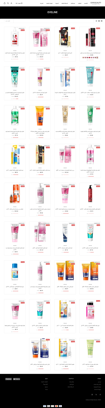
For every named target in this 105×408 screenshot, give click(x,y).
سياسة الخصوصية (97, 387)
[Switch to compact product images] (96, 21)
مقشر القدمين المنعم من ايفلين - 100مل (40, 325)
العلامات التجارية (44, 381)
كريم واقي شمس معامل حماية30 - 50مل (65, 286)
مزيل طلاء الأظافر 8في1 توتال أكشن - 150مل (15, 286)
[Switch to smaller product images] (99, 21)
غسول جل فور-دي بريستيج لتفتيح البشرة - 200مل (65, 209)
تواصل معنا (71, 381)
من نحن (99, 381)
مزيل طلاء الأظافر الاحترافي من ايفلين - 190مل (90, 325)
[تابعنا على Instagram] (92, 394)
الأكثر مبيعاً (45, 384)
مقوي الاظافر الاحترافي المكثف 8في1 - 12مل (65, 364)
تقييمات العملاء (49, 3)
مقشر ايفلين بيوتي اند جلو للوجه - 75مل (90, 364)
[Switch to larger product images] (101, 21)
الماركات (79, 3)
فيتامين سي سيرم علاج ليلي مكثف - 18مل (14, 209)
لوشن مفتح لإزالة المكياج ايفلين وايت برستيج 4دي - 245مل (40, 287)
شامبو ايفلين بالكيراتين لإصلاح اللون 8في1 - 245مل (90, 209)
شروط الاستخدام (97, 389)
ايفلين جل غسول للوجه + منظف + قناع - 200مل (90, 92)
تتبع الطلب (73, 3)
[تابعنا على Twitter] (96, 394)
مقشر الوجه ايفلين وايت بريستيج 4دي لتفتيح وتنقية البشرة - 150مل (15, 326)
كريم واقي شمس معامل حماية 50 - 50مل (90, 286)
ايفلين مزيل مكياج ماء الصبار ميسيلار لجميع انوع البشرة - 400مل (15, 132)
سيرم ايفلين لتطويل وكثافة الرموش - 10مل (14, 170)
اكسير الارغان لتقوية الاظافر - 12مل (65, 53)
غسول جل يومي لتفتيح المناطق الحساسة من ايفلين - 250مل (40, 209)
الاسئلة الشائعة (65, 3)
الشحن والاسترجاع (97, 384)
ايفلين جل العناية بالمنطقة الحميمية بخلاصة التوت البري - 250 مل (15, 53)
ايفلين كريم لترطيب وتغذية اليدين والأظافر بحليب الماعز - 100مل (65, 132)
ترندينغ (46, 387)
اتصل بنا (41, 3)
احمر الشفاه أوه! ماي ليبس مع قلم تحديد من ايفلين (90, 53)
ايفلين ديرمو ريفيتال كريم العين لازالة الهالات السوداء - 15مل (65, 93)
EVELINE (90, 50)
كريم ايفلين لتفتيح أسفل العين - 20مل (40, 248)
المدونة (56, 3)
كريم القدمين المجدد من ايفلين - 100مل (90, 248)
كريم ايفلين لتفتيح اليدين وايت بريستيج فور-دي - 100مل (14, 248)
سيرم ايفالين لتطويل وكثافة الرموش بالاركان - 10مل (40, 170)
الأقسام (85, 3)
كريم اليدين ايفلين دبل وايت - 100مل (65, 248)
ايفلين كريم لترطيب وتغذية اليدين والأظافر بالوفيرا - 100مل (90, 132)
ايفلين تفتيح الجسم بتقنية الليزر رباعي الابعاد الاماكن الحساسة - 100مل (40, 53)
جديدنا (46, 389)
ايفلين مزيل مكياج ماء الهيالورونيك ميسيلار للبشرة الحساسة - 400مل (90, 171)
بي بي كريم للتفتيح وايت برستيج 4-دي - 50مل (65, 170)
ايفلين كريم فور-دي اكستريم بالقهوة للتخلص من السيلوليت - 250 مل (14, 93)
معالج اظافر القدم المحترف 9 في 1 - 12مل (65, 325)
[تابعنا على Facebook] (100, 394)
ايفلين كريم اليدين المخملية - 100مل (40, 92)
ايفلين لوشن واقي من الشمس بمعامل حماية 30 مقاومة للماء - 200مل (40, 132)
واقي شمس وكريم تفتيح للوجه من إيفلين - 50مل (40, 364)
